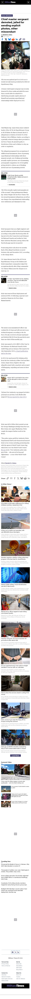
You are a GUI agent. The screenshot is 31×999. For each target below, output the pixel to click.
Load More (15, 755)
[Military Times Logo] (10, 2)
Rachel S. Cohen (7, 34)
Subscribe (18, 963)
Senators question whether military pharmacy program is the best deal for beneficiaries (14, 558)
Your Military (7, 15)
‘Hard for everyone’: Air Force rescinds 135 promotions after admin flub (14, 639)
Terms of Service (6, 965)
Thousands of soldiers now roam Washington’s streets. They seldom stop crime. (15, 871)
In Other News (6, 484)
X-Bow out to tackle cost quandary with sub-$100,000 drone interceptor (12, 531)
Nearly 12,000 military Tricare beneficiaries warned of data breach (13, 585)
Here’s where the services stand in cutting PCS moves (15, 693)
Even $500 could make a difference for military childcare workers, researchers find (15, 504)
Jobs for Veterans (20, 978)
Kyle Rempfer (12, 184)
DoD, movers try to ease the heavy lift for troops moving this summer (13, 720)
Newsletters (19, 965)
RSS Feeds (19, 967)
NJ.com (3, 450)
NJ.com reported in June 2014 (16, 397)
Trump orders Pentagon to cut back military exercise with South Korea (19, 802)
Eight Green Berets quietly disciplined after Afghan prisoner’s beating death (17, 177)
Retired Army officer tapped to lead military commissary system (14, 612)
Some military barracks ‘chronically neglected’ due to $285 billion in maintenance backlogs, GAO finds (14, 877)
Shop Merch (19, 969)
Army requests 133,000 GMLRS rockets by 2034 (20, 787)
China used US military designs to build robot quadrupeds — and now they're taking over (13, 782)
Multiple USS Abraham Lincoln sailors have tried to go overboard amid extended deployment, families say (14, 890)
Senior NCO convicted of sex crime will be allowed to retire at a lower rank (17, 379)
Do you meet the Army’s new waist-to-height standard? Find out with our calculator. (14, 666)
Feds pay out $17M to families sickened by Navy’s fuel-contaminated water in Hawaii (13, 747)
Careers (18, 976)
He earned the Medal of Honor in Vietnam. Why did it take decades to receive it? (15, 865)
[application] (15, 772)
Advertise (4, 974)
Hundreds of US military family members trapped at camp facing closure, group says (14, 884)
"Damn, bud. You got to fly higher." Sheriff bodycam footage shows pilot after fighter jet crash (19, 795)
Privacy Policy (5, 963)
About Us (18, 974)
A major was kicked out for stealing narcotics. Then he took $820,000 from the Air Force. (17, 280)
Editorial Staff (5, 980)
